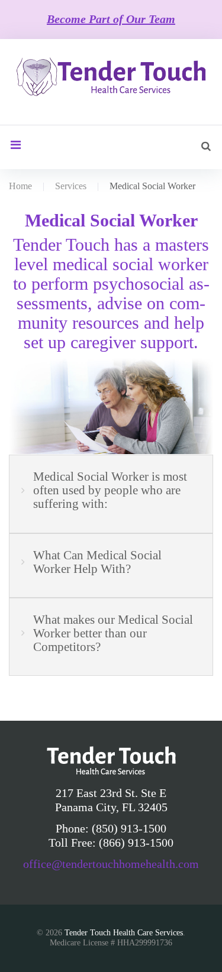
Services (70, 186)
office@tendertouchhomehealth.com (111, 863)
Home (20, 186)
